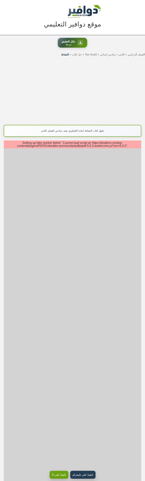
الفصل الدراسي (136, 54)
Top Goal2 (91, 54)
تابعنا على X (59, 474)
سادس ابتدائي (108, 54)
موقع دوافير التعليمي (72, 24)
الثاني (122, 54)
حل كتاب (77, 54)
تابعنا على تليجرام (82, 474)
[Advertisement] (72, 90)
